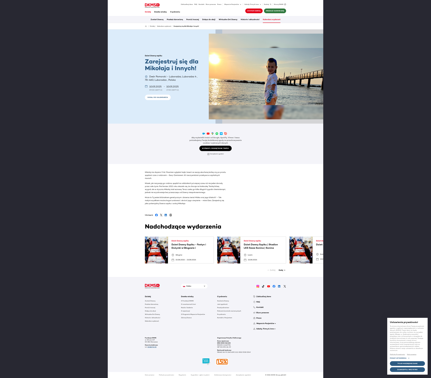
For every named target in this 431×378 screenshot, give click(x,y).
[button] (158, 97)
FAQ (195, 4)
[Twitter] (284, 286)
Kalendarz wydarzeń (271, 19)
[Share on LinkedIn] (166, 215)
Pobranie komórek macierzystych (229, 311)
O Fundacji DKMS (187, 301)
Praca (219, 4)
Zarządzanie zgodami (217, 154)
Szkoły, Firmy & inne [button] (251, 4)
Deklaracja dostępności (222, 375)
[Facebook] (274, 286)
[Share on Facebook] (156, 215)
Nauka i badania (187, 307)
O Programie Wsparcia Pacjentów (193, 314)
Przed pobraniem (223, 307)
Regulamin (182, 375)
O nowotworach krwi (188, 304)
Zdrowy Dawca (186, 317)
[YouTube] (268, 286)
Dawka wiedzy (160, 12)
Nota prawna (149, 375)
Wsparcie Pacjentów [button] (231, 4)
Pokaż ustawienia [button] (398, 358)
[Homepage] (146, 26)
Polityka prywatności (166, 375)
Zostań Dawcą (157, 19)
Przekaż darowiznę (175, 19)
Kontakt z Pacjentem (224, 317)
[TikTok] (263, 286)
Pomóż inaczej (192, 19)
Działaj (148, 12)
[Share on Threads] (170, 215)
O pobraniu (175, 12)
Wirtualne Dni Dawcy (228, 19)
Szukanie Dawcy (223, 301)
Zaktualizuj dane (187, 4)
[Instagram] (257, 286)
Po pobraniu (221, 314)
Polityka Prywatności (397, 354)
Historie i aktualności (250, 19)
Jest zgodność (222, 304)
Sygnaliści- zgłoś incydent (200, 375)
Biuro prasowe (211, 4)
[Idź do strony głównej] (152, 5)
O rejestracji (185, 311)
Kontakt (201, 4)
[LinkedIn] (279, 286)
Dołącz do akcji (208, 19)
